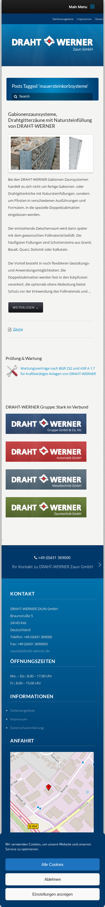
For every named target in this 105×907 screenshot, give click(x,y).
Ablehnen (52, 879)
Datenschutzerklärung (27, 727)
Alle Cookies (52, 864)
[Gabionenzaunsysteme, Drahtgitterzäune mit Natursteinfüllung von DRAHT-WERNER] (51, 153)
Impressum (84, 19)
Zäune (18, 329)
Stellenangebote (63, 19)
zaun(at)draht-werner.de (30, 650)
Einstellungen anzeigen (52, 894)
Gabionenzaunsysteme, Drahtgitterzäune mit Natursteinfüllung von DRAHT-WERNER (50, 120)
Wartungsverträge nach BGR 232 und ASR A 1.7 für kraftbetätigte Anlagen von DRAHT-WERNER (58, 371)
